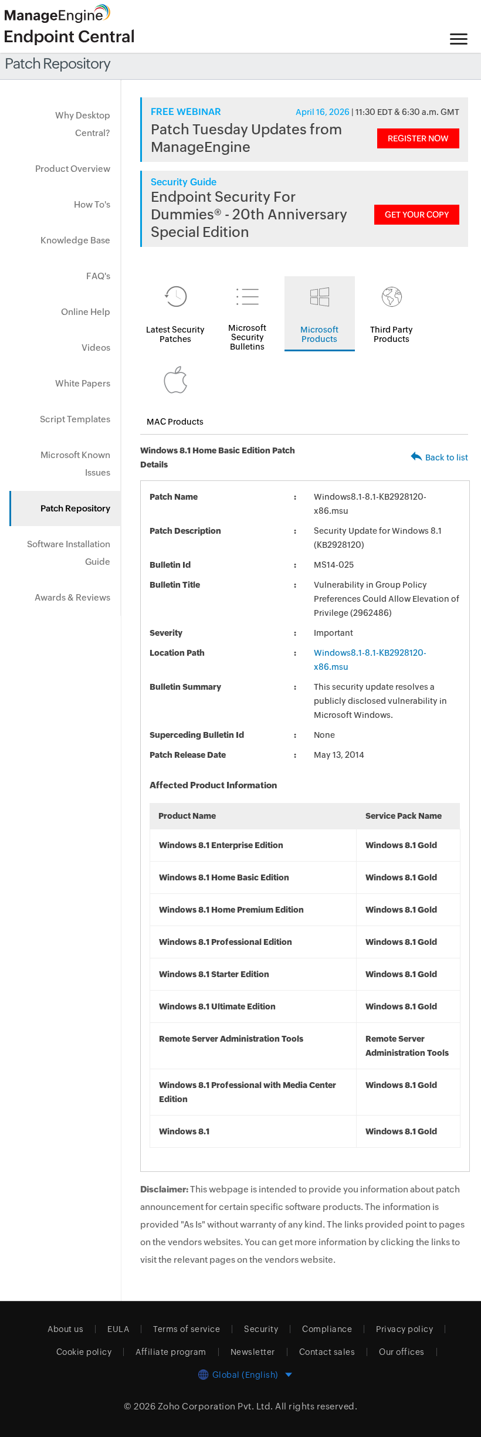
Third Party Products (391, 334)
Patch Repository (75, 508)
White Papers (82, 383)
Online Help (85, 312)
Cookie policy (84, 1352)
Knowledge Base (75, 240)
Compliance (327, 1329)
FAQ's (98, 276)
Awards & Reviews (72, 597)
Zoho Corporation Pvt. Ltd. (215, 1406)
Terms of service (186, 1329)
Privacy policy (404, 1329)
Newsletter (253, 1352)
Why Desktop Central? (82, 124)
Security (261, 1329)
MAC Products (175, 421)
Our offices (402, 1352)
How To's (92, 204)
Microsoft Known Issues (75, 463)
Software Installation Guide (68, 553)
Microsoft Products (319, 334)
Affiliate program (171, 1352)
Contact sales (327, 1352)
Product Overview (72, 169)
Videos (96, 348)
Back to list (446, 457)
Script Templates (75, 419)
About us (65, 1329)
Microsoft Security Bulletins (247, 337)
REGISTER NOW (418, 138)
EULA (118, 1329)
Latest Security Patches (175, 334)
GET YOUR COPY (417, 214)
